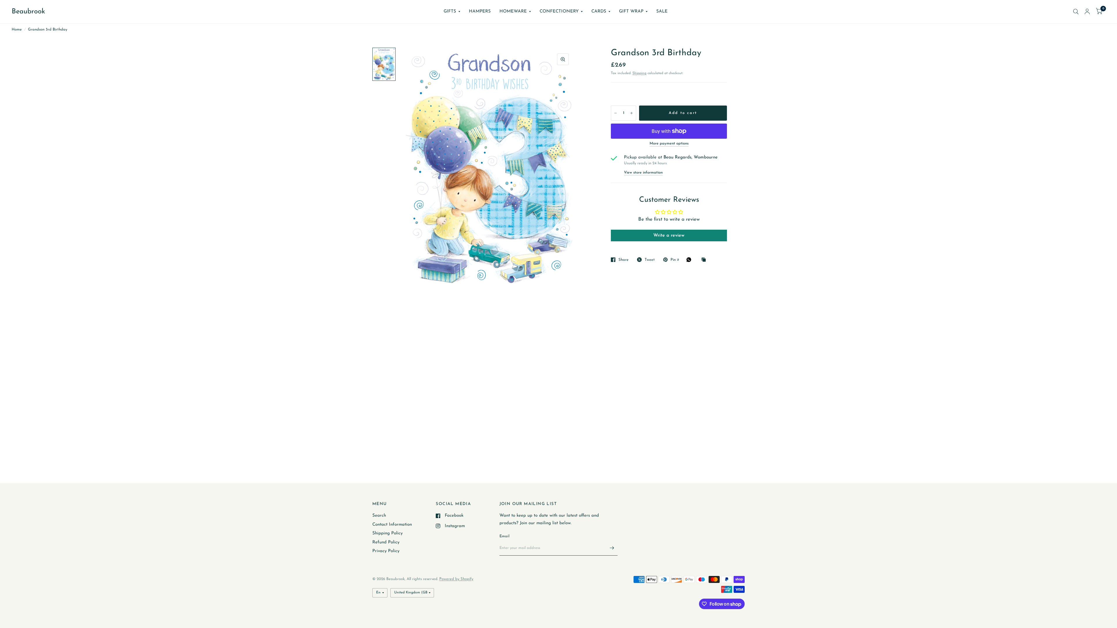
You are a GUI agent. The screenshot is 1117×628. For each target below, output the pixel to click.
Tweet (650, 260)
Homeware (513, 11)
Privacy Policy (385, 551)
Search (379, 515)
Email (504, 536)
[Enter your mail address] (612, 548)
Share (623, 260)
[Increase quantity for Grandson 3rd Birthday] (631, 113)
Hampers (480, 11)
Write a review (668, 235)
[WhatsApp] (690, 259)
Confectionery (559, 11)
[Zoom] (563, 59)
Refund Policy (385, 542)
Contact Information (392, 524)
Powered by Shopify (456, 579)
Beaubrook (28, 11)
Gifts (450, 11)
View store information (643, 172)
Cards (598, 11)
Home (17, 29)
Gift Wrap (631, 11)
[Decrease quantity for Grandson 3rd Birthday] (615, 113)
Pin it (674, 260)
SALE (662, 11)
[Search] (1076, 11)
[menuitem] (452, 11)
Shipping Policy (387, 533)
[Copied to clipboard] (705, 260)
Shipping (639, 73)
